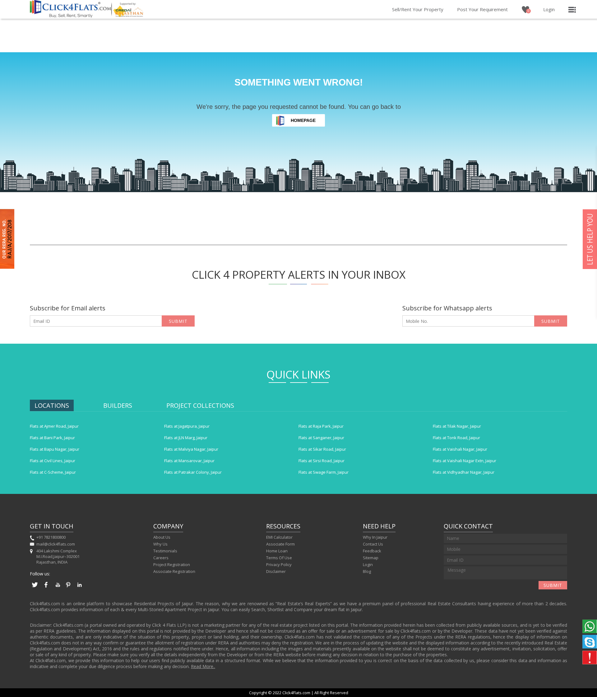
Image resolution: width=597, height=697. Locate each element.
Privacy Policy (279, 564)
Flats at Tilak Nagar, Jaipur (457, 426)
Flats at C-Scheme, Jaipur (53, 472)
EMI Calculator (279, 537)
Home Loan (277, 551)
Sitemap (370, 557)
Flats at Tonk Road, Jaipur (456, 437)
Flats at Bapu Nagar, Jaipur (54, 449)
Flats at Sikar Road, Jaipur (322, 449)
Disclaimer (276, 571)
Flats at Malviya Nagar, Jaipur (191, 449)
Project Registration (171, 564)
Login (549, 9)
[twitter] (35, 587)
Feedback (372, 551)
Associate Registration (174, 571)
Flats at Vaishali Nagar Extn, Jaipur (464, 460)
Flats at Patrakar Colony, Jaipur (193, 472)
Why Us (160, 544)
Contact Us (373, 544)
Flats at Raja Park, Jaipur (321, 426)
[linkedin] (80, 587)
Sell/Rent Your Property (417, 9)
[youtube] (57, 587)
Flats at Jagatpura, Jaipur (187, 426)
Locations (52, 405)
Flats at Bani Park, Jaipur (52, 437)
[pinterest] (68, 587)
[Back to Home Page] (70, 15)
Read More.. (203, 666)
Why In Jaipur (375, 537)
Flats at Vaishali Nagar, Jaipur (460, 449)
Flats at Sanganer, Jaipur (321, 437)
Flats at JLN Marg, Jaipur (185, 437)
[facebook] (46, 587)
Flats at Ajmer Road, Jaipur (54, 426)
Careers (161, 557)
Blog (367, 571)
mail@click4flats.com (55, 544)
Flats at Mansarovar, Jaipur (189, 460)
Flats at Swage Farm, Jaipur (323, 472)
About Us (161, 537)
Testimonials (165, 551)
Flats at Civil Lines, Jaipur (52, 460)
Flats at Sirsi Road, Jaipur (321, 460)
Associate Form (280, 544)
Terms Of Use (279, 557)
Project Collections (200, 405)
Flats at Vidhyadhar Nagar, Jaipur (463, 472)
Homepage (303, 120)
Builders (117, 405)
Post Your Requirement (482, 9)
